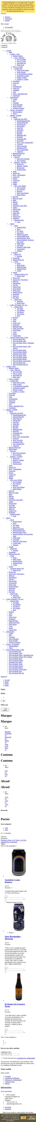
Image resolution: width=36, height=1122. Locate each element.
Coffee (15, 99)
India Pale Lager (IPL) (20, 206)
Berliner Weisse (18, 56)
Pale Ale (17, 157)
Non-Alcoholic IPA (19, 339)
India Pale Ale (21, 124)
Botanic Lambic (22, 77)
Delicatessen (14, 97)
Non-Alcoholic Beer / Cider (19, 337)
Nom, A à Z (12, 840)
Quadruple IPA (21, 139)
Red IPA (19, 133)
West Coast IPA (22, 146)
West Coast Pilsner (23, 193)
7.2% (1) (6, 805)
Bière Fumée (17, 155)
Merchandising (17, 112)
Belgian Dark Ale (18, 260)
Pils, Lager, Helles (20, 186)
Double (15, 252)
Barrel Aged (20, 276)
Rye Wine (16, 298)
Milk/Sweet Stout (22, 234)
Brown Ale (16, 278)
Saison (15, 117)
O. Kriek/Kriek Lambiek (24, 74)
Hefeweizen (20, 168)
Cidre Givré (16, 323)
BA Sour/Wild (21, 59)
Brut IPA (19, 132)
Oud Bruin (16, 81)
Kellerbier (16, 218)
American (20, 151)
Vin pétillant (20, 310)
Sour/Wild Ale (21, 63)
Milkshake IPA (21, 135)
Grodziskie (16, 95)
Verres (15, 114)
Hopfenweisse (21, 169)
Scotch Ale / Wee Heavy (20, 280)
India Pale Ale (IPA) (20, 119)
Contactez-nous (10, 1082)
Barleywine (18, 299)
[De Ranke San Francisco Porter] (19, 1000)
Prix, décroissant (12, 842)
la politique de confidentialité (26, 1058)
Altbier (15, 182)
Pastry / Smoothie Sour (20, 94)
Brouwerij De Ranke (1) (8, 739)
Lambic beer (18, 68)
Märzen (15, 202)
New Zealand (21, 160)
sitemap (7, 1083)
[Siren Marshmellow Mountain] (19, 931)
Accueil (8, 50)
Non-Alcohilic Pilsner (20, 359)
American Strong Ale (21, 274)
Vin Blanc (20, 308)
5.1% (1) (6, 798)
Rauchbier (16, 294)
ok (3, 701)
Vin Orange (20, 314)
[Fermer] (28, 11)
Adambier (16, 90)
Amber (15, 207)
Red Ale (15, 197)
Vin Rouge (20, 312)
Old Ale (15, 285)
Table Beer (16, 213)
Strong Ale (16, 173)
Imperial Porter (21, 267)
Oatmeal (19, 251)
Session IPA (20, 126)
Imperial (19, 256)
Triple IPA (20, 130)
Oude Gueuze (21, 72)
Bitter (14, 200)
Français (7, 17)
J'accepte (23, 1117)
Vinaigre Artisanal (18, 108)
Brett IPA (20, 137)
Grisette (15, 204)
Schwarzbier (17, 289)
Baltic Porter (21, 265)
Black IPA (17, 254)
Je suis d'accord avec (19, 1058)
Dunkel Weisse (17, 292)
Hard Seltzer (17, 330)
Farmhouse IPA (22, 148)
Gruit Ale (16, 83)
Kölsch (15, 178)
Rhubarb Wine (17, 326)
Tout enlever (5, 709)
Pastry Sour (20, 65)
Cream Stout (21, 249)
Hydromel (16, 325)
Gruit (18, 222)
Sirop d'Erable (17, 106)
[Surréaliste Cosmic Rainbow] (19, 876)
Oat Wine (16, 211)
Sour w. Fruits (21, 61)
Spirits (15, 334)
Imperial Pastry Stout (23, 238)
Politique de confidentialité (13, 1080)
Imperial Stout (21, 227)
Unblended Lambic (23, 76)
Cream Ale (16, 180)
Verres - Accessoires (16, 110)
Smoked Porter (21, 269)
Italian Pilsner (21, 195)
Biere (10, 52)
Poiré (14, 321)
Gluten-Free (16, 216)
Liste (6, 830)
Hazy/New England (23, 159)
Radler (15, 184)
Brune (12, 224)
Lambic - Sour (15, 54)
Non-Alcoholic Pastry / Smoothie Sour (21, 655)
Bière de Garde (17, 198)
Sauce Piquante (17, 104)
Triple (14, 171)
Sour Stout (20, 233)
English (7, 20)
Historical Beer (19, 220)
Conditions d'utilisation (12, 1078)
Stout (16, 225)
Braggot (15, 317)
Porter (16, 262)
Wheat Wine (17, 209)
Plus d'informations (31, 1117)
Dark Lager (16, 290)
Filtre (3, 844)
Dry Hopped (21, 189)
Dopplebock (17, 283)
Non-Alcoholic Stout (19, 350)
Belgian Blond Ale (19, 153)
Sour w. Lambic (18, 67)
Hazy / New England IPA (25, 142)
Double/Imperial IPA (23, 121)
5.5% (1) (6, 802)
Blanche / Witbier (22, 166)
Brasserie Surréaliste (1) (8, 733)
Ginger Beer (17, 335)
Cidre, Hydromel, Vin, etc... (19, 305)
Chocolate (20, 245)
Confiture (16, 103)
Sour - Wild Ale (19, 58)
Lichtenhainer (17, 86)
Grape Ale (16, 88)
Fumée (15, 272)
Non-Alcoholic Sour (19, 363)
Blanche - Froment (20, 162)
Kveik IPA (20, 141)
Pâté (14, 101)
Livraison (8, 1076)
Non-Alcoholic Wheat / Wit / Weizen (20, 657)
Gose (14, 85)
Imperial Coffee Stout (23, 247)
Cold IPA (20, 144)
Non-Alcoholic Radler (20, 352)
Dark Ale (16, 296)
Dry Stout (20, 231)
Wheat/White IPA (22, 123)
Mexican (19, 191)
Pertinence (4, 840)
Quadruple (16, 258)
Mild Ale (15, 215)
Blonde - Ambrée (15, 115)
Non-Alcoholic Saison (20, 357)
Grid (6, 828)
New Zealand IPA (22, 150)
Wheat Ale (20, 164)
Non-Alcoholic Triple (19, 355)
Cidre (14, 319)
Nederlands (8, 19)
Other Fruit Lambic (23, 70)
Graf (14, 92)
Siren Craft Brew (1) (6, 747)
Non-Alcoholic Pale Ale (20, 364)
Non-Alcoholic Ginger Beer (21, 361)
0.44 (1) (6, 775)
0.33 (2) (6, 771)
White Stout (20, 243)
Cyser (14, 332)
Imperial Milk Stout (23, 236)
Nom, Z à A (20, 840)
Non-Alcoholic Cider (19, 341)
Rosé (18, 316)
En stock (8, 888)
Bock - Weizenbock (19, 175)
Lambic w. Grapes (22, 79)
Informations (6, 1087)
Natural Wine (18, 307)
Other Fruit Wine (18, 328)
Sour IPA (20, 128)
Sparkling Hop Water (19, 354)
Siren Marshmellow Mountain (13, 938)
